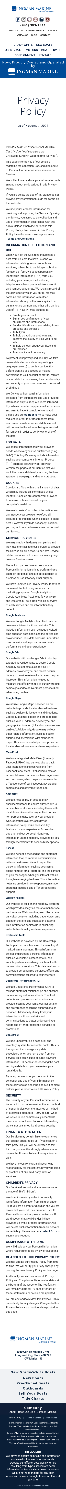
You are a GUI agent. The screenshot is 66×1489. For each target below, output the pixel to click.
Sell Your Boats (33, 1393)
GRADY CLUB (16, 30)
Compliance (51, 1418)
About (12, 1412)
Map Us (52, 1412)
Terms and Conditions (20, 238)
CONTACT (45, 35)
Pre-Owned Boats (33, 1383)
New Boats (33, 1378)
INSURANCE (22, 35)
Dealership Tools (41, 1485)
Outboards (33, 1388)
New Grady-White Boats (33, 1372)
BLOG (34, 35)
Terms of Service (33, 1418)
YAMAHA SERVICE (35, 30)
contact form (32, 414)
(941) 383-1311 (33, 25)
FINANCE (52, 30)
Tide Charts (33, 1398)
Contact (41, 1412)
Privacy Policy (15, 1418)
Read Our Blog (26, 1412)
